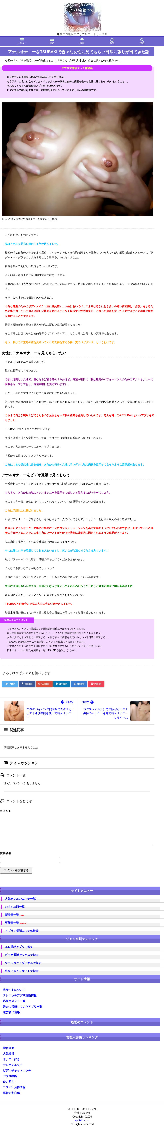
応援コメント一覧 (14, 1001)
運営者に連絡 (11, 1012)
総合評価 (8, 1048)
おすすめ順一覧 (15, 906)
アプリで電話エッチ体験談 (22, 930)
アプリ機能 (10, 1076)
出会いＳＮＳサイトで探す (22, 970)
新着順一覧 (14, 914)
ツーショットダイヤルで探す (23, 962)
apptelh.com (82, 1120)
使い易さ (8, 1081)
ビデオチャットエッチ (17, 1070)
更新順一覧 (15, 922)
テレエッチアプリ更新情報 (20, 995)
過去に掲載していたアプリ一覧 (22, 1006)
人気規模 (8, 1053)
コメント (5, 811)
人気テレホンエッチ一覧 (20, 898)
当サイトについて (14, 989)
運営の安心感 (11, 1092)
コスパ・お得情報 (14, 1087)
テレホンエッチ (13, 1064)
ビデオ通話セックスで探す (22, 954)
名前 (77, 853)
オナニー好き (11, 1059)
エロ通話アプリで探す (19, 946)
